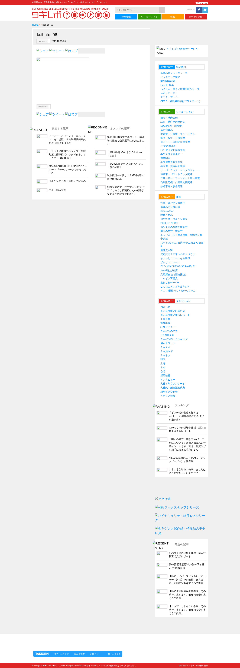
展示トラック (167, 343)
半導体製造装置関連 (171, 162)
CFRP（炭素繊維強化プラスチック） (181, 101)
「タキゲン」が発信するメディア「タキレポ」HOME (64, 640)
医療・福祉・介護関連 (172, 138)
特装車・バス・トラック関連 (176, 174)
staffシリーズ (167, 93)
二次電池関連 (167, 146)
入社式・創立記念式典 (172, 387)
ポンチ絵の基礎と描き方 (173, 227)
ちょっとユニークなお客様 (175, 258)
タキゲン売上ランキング (173, 339)
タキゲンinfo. (196, 16)
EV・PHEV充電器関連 (172, 150)
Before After (167, 211)
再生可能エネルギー (171, 154)
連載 (172, 16)
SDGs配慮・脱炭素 (171, 125)
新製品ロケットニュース (173, 73)
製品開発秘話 (167, 81)
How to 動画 (167, 85)
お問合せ (94, 654)
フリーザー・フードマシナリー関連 (180, 178)
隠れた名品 (166, 215)
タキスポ (165, 347)
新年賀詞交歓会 (169, 391)
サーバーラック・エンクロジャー (178, 170)
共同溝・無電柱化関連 (172, 166)
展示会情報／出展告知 (172, 311)
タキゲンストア (61, 654)
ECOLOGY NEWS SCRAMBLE (177, 266)
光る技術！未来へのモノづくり (177, 254)
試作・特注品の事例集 (172, 121)
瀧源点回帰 (166, 250)
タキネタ (165, 355)
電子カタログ (114, 654)
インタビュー (167, 379)
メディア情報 (167, 395)
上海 (162, 363)
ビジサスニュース (170, 262)
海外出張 (165, 323)
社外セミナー (167, 327)
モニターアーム (169, 97)
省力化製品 (166, 129)
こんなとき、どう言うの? (174, 286)
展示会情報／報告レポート (175, 315)
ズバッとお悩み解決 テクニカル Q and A (181, 244)
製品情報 (126, 16)
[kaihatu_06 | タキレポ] (71, 50)
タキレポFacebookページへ (182, 48)
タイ (162, 367)
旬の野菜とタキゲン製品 (173, 219)
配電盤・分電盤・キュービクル (177, 133)
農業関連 (165, 158)
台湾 (162, 371)
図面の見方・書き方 (171, 231)
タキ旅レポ (166, 351)
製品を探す (79, 654)
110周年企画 (167, 335)
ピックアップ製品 (170, 77)
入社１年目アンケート (172, 383)
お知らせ (165, 306)
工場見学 (165, 319)
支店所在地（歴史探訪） (173, 274)
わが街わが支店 (169, 270)
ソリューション (149, 16)
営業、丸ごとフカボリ (172, 202)
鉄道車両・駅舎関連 (171, 186)
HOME (35, 25)
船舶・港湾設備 (169, 117)
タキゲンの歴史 (169, 331)
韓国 (162, 359)
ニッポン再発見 (169, 278)
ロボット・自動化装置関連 (175, 142)
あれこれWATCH (169, 282)
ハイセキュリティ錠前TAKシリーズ (179, 89)
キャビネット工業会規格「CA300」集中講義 (181, 237)
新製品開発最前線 (170, 206)
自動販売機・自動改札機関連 (176, 182)
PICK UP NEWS (169, 223)
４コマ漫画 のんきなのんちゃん (178, 290)
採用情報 (165, 375)
